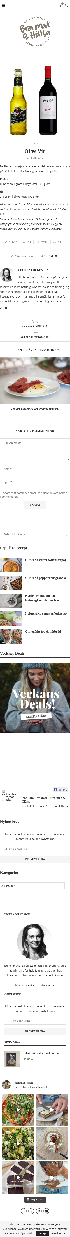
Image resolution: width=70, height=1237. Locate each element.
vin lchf (57, 242)
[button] (3, 386)
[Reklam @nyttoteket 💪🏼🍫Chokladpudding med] (52, 1177)
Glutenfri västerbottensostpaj (45, 560)
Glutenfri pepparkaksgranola (45, 578)
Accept (43, 1233)
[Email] (46, 1211)
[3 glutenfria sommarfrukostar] (11, 618)
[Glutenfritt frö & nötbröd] (11, 636)
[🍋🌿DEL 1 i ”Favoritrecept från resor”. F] (18, 1143)
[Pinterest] (39, 1211)
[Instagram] (31, 1211)
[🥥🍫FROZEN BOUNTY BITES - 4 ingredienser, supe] (18, 1177)
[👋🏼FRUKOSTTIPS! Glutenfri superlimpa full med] (52, 1110)
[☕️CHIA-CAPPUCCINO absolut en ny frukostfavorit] (52, 1143)
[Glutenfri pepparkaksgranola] (11, 583)
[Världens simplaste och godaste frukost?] (35, 380)
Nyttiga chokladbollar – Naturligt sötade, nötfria (42, 598)
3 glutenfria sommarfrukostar (46, 613)
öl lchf (27, 242)
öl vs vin (42, 242)
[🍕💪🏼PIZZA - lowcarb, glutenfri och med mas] (18, 1110)
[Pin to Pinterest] (52, 256)
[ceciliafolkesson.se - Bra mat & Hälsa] (9, 795)
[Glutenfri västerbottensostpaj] (11, 565)
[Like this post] (45, 256)
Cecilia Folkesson (33, 269)
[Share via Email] (56, 256)
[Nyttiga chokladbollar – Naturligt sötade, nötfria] (11, 601)
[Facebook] (24, 1211)
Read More (58, 1233)
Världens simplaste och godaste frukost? (35, 408)
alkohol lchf (9, 242)
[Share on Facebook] (49, 256)
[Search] (66, 5)
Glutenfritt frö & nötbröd (43, 631)
